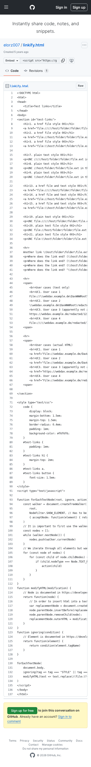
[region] (45, 394)
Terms (12, 740)
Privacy (24, 740)
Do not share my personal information (45, 748)
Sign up (79, 7)
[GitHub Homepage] (32, 755)
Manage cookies (52, 744)
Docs (79, 740)
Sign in (61, 7)
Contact (33, 744)
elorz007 (12, 45)
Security (38, 740)
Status (51, 740)
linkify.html (33, 45)
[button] (63, 60)
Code (15, 71)
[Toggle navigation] (6, 7)
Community (65, 740)
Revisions (38, 71)
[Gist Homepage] (32, 7)
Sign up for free (22, 710)
